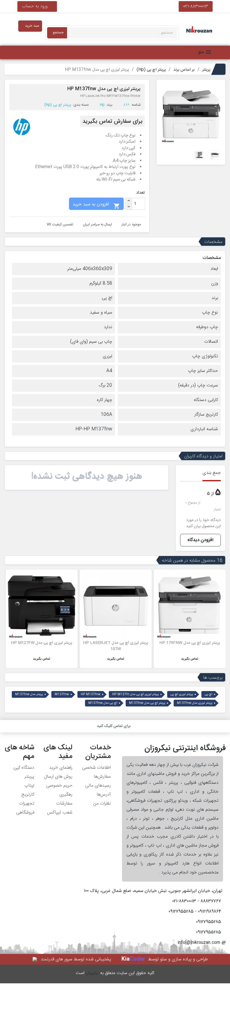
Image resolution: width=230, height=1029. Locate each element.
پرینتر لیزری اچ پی (182, 694)
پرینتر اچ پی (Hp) (57, 105)
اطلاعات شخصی (96, 767)
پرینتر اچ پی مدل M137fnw (147, 703)
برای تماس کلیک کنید (113, 726)
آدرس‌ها (103, 794)
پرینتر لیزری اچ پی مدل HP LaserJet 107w (115, 645)
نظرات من (102, 803)
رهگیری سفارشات (64, 799)
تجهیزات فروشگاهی (25, 808)
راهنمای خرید (60, 767)
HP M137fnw (90, 694)
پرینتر (29, 776)
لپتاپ (29, 785)
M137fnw (62, 694)
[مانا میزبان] (35, 959)
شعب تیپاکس (59, 812)
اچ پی (208, 694)
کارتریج (27, 794)
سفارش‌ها (102, 776)
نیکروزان (92, 973)
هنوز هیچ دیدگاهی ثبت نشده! (86, 476)
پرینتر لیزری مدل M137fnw (194, 703)
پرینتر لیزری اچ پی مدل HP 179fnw (189, 642)
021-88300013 (195, 6)
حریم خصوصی (59, 785)
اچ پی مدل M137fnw (102, 703)
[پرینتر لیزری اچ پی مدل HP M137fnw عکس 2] (215, 155)
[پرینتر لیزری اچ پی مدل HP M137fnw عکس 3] (199, 155)
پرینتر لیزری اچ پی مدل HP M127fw (41, 642)
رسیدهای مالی (98, 785)
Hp (102, 105)
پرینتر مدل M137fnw (29, 694)
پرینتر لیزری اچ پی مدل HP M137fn (135, 694)
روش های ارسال (58, 776)
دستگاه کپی (23, 767)
